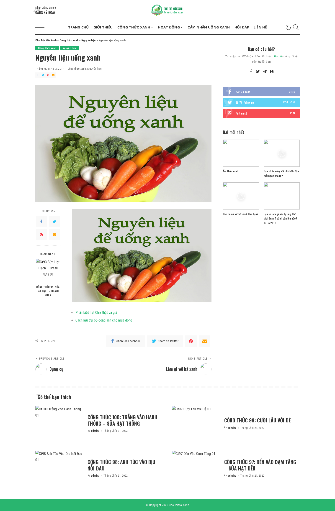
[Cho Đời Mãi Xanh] (167, 10)
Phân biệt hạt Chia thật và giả (96, 312)
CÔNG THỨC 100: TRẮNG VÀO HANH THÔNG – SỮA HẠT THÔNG (122, 420)
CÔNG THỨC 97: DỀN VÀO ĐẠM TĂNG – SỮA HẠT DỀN (260, 465)
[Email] (53, 75)
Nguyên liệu (69, 48)
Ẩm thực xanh (230, 171)
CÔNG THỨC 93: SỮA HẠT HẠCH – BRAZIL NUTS (47, 291)
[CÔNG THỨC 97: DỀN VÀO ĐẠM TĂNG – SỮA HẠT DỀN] (196, 468)
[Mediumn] (271, 72)
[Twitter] (42, 75)
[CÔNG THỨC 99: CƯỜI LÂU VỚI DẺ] (196, 424)
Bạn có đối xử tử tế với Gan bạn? (240, 214)
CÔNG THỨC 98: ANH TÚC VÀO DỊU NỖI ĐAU (121, 465)
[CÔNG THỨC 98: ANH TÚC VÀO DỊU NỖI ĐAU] (59, 468)
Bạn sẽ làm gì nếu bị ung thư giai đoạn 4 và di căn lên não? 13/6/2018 (280, 218)
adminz (95, 430)
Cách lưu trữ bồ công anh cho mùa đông (103, 320)
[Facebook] (37, 75)
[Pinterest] (48, 75)
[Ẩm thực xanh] (241, 153)
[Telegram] (264, 72)
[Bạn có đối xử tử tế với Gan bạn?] (241, 196)
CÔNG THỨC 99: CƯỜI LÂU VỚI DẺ (257, 420)
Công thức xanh (47, 48)
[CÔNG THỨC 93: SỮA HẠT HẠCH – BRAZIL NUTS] (48, 271)
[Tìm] (296, 27)
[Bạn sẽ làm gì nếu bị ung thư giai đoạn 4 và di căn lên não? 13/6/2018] (282, 196)
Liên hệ (277, 56)
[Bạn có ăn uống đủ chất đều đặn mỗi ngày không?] (282, 153)
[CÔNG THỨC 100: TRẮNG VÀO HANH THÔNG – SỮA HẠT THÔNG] (59, 424)
